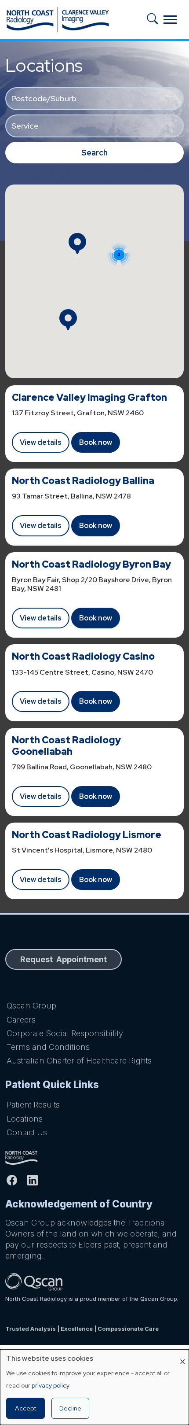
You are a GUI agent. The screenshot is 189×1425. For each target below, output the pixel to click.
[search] (155, 19)
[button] (77, 243)
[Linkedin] (36, 1180)
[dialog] (94, 1387)
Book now (95, 442)
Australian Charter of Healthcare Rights (79, 1060)
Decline (70, 1408)
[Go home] (94, 1158)
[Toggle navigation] (170, 19)
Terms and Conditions (48, 1047)
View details (41, 442)
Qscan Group (31, 1005)
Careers (21, 1019)
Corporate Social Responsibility (65, 1033)
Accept (25, 1408)
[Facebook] (15, 1180)
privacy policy (50, 1385)
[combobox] (94, 98)
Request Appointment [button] (63, 959)
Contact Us (27, 1132)
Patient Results (33, 1104)
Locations (25, 1118)
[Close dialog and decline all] (182, 1354)
